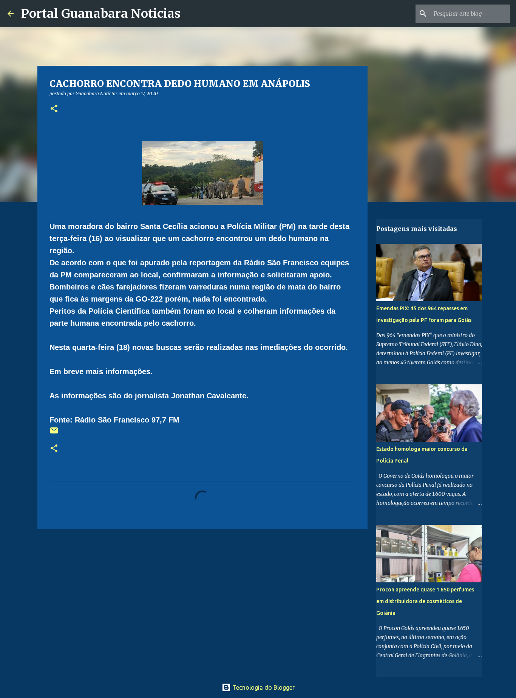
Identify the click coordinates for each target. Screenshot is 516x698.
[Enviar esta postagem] (54, 433)
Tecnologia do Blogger (263, 687)
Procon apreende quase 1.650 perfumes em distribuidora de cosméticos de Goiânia (425, 601)
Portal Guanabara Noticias (101, 13)
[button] (54, 109)
